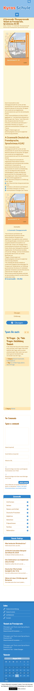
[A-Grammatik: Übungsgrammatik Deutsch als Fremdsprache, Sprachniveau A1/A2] (17, 49)
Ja (11, 362)
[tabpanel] (17, 322)
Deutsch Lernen (10, 612)
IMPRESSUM (10, 615)
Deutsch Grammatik (18, 358)
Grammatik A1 (11, 360)
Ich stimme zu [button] (13, 688)
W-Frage (12, 364)
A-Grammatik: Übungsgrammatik (17, 230)
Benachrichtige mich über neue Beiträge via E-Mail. (16, 477)
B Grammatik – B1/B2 (13, 279)
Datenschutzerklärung (12, 609)
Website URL (8, 460)
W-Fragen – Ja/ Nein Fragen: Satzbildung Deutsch (16, 341)
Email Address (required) (11, 454)
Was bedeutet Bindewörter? (15, 543)
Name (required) (9, 447)
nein (8, 364)
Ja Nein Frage (16, 362)
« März (6, 681)
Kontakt (8, 618)
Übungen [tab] (17, 313)
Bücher (9, 25)
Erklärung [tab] (17, 316)
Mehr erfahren (22, 688)
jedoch (22, 362)
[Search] (29, 1)
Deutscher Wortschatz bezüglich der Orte (13, 570)
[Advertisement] (17, 84)
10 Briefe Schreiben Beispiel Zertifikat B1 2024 (15, 552)
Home (4, 25)
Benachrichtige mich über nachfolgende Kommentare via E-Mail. (16, 469)
